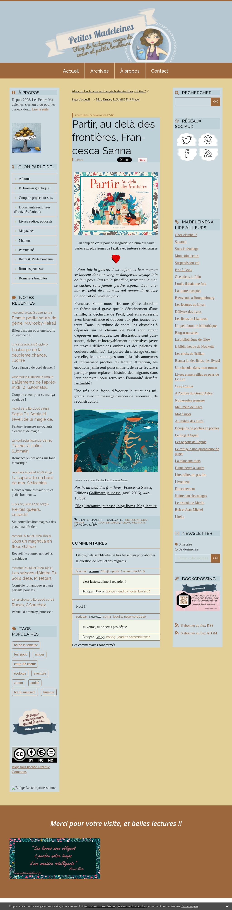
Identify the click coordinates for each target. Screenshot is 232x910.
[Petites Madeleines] (187, 154)
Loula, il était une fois (190, 284)
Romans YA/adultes (33, 278)
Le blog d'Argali (186, 435)
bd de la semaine (26, 645)
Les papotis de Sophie (190, 442)
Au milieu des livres (189, 421)
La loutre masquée (188, 291)
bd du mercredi (25, 692)
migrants (139, 522)
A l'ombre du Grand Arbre (194, 393)
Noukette (95, 616)
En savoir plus (189, 906)
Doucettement (185, 489)
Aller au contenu (15, 4)
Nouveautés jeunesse (190, 400)
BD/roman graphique (34, 188)
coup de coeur (25, 664)
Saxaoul (180, 242)
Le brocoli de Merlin (189, 503)
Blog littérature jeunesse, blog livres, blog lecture (116, 506)
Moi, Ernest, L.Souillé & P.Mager (118, 99)
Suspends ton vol (187, 263)
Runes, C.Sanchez (29, 604)
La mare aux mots (188, 461)
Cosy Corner (184, 386)
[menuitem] (71, 70)
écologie (20, 673)
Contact (159, 71)
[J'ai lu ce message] (227, 906)
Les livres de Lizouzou (191, 318)
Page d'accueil (81, 99)
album (18, 683)
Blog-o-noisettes (186, 333)
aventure (40, 673)
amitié (35, 683)
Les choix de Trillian (189, 353)
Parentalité (26, 250)
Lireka (179, 517)
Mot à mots (183, 414)
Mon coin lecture (187, 256)
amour (39, 654)
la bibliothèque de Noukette (194, 346)
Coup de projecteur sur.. (36, 198)
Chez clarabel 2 (186, 235)
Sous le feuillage (186, 249)
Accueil (71, 71)
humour (48, 692)
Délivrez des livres (188, 311)
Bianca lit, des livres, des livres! (197, 360)
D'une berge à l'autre (189, 468)
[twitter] (187, 139)
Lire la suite (40, 109)
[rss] (208, 154)
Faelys (100, 591)
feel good (20, 654)
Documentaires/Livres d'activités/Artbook (32, 209)
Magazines (26, 231)
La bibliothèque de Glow (193, 339)
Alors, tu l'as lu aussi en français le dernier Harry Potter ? (109, 91)
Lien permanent (90, 519)
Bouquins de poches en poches (197, 428)
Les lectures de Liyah (190, 304)
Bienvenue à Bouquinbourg (195, 298)
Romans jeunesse (31, 269)
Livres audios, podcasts (35, 221)
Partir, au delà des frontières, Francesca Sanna (113, 137)
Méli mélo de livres (188, 407)
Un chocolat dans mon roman (196, 367)
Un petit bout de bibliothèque (196, 326)
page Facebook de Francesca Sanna (109, 480)
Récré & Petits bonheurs (36, 259)
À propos (130, 71)
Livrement (182, 482)
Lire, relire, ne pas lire (190, 475)
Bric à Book (183, 270)
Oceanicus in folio (188, 277)
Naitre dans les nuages (191, 496)
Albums (24, 179)
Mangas (24, 240)
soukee (94, 571)
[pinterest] (208, 139)
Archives (99, 71)
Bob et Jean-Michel (189, 509)
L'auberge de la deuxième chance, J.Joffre (29, 355)
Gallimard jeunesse (105, 493)
